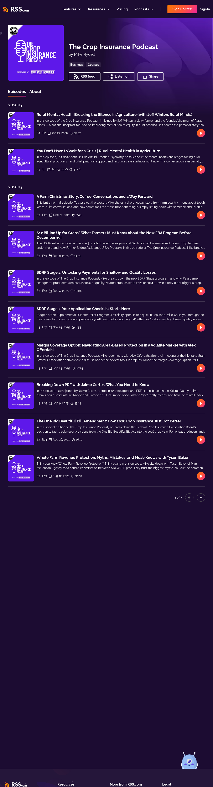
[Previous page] (189, 497)
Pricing (122, 9)
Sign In (205, 9)
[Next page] (201, 497)
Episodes (17, 91)
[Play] (201, 133)
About (35, 91)
